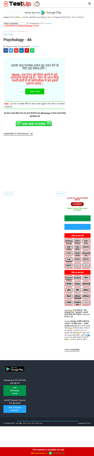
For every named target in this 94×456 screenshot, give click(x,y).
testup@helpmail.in (40, 453)
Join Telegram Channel (77, 227)
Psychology (8, 34)
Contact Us (33, 421)
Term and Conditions (44, 421)
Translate (48, 23)
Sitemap (74, 421)
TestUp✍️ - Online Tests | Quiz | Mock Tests (29, 423)
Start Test (35, 91)
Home (19, 421)
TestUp (88, 423)
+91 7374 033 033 (58, 453)
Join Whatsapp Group (77, 218)
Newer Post (8, 193)
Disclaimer (56, 421)
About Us (25, 421)
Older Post (61, 193)
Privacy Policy (65, 421)
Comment (34, 46)
